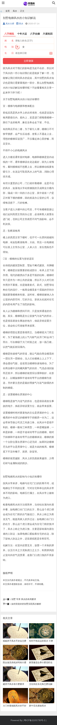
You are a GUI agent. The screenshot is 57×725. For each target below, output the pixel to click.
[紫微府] (1, 11)
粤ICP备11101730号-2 (34, 720)
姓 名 (9, 40)
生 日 (9, 53)
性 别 (9, 46)
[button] (3, 3)
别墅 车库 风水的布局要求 (23, 599)
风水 (15, 11)
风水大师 (10, 23)
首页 (7, 11)
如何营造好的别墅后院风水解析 (26, 604)
